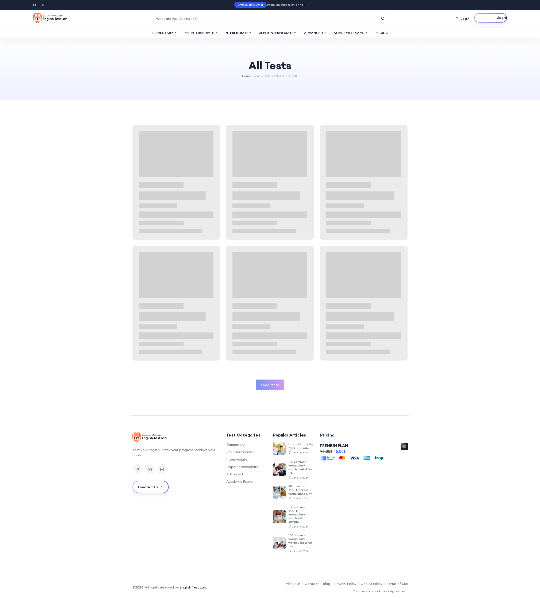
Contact (312, 584)
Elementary (235, 444)
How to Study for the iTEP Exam (300, 446)
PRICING (382, 33)
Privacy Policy (345, 584)
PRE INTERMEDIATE (199, 33)
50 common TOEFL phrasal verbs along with (300, 490)
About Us (293, 584)
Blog (326, 584)
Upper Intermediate (242, 467)
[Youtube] (150, 469)
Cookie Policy (371, 584)
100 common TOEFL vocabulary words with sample (297, 514)
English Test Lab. (193, 587)
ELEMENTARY (162, 33)
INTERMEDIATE (236, 33)
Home (246, 76)
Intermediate (236, 459)
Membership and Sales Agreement (380, 591)
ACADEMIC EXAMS (348, 33)
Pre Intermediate (239, 452)
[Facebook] (137, 469)
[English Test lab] (50, 18)
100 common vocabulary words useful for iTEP (300, 467)
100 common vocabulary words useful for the (300, 540)
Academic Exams (239, 481)
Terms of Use (397, 584)
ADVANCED (313, 33)
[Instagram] (162, 469)
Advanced (234, 474)
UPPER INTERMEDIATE (276, 33)
